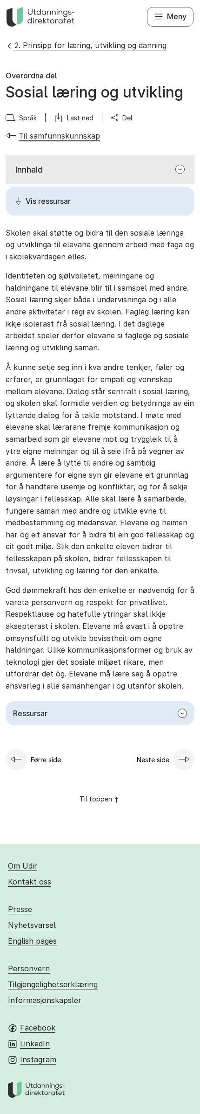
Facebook (37, 1027)
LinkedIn (35, 1043)
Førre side (46, 760)
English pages (32, 941)
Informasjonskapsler (44, 1000)
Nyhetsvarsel (32, 925)
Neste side (153, 760)
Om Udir (22, 865)
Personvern (29, 968)
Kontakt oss (29, 881)
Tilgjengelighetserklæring (53, 984)
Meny (177, 16)
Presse (20, 909)
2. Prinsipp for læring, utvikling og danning (90, 45)
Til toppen (96, 799)
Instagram (38, 1059)
